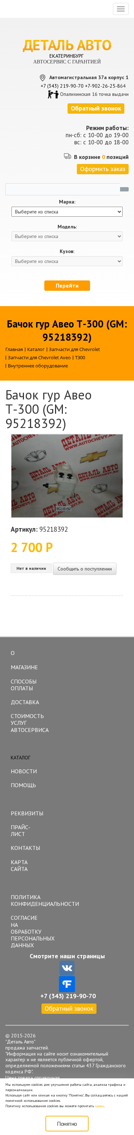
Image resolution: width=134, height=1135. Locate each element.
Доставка (25, 702)
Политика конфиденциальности (28, 900)
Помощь (23, 785)
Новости (24, 771)
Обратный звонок (69, 1008)
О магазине (24, 660)
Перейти (67, 285)
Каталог (20, 757)
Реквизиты (27, 813)
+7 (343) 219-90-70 (62, 86)
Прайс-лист (20, 830)
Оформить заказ (102, 169)
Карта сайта (19, 865)
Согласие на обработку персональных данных (28, 931)
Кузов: (67, 251)
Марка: (67, 202)
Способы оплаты (23, 685)
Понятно (67, 1123)
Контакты (25, 847)
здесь (99, 1106)
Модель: (67, 227)
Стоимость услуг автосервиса (28, 722)
